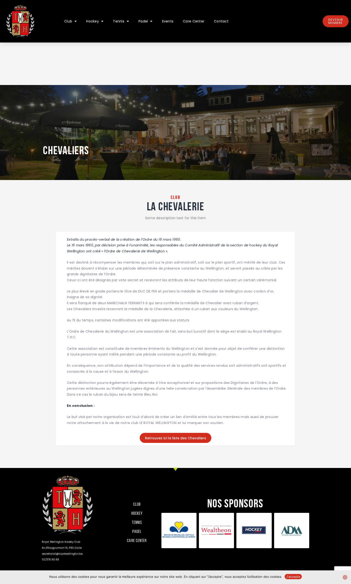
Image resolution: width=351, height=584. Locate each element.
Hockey (92, 21)
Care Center (193, 21)
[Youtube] (302, 536)
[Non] (345, 577)
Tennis (118, 21)
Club (68, 21)
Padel (143, 21)
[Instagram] (289, 536)
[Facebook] (276, 536)
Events (168, 21)
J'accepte (293, 577)
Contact (221, 21)
